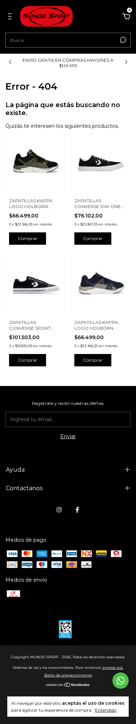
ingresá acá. (112, 667)
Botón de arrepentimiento (68, 675)
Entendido (105, 710)
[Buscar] (122, 40)
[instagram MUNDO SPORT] (59, 510)
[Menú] (11, 17)
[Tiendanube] (68, 685)
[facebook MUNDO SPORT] (77, 510)
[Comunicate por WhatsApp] (120, 680)
